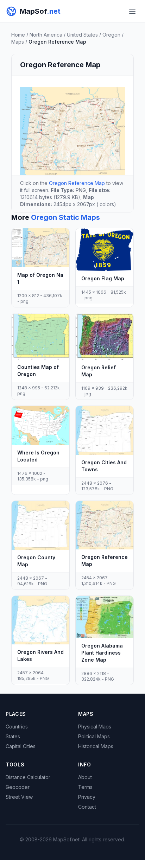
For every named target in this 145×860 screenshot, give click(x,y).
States (13, 736)
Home (18, 35)
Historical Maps (95, 746)
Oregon (111, 35)
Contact (87, 807)
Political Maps (94, 736)
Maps (17, 42)
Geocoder (18, 787)
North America (46, 35)
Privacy (86, 797)
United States (82, 35)
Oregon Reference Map (77, 183)
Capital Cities (21, 746)
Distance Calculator (28, 777)
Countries (17, 727)
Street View (19, 797)
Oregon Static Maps (65, 217)
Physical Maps (94, 727)
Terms (85, 787)
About (85, 777)
